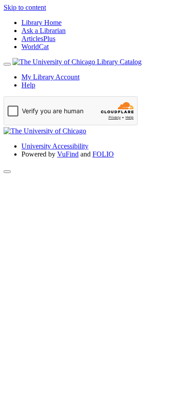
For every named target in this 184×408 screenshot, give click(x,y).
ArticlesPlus (38, 38)
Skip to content (25, 7)
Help (28, 85)
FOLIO (103, 154)
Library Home (41, 22)
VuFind (68, 154)
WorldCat (35, 46)
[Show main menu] (7, 64)
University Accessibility (54, 146)
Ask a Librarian (43, 30)
